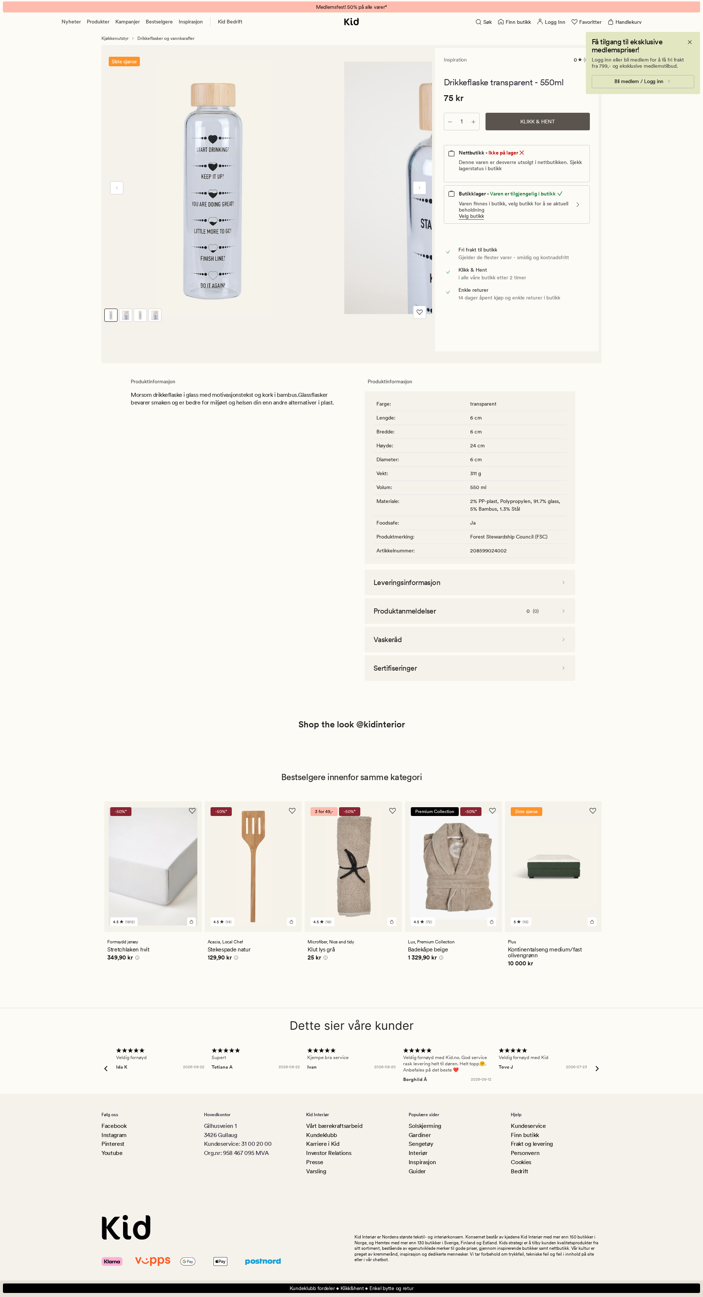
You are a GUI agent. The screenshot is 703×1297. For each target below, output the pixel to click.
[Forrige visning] (116, 187)
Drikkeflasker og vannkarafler (165, 38)
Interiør (418, 1152)
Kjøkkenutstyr (115, 38)
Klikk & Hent (537, 121)
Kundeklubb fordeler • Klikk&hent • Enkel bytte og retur (352, 1288)
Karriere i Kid (322, 1143)
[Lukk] (689, 42)
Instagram (114, 1135)
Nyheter (71, 22)
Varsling (316, 1171)
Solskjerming (425, 1125)
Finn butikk (525, 1135)
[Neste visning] (419, 187)
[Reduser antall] (450, 121)
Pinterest (112, 1143)
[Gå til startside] (351, 21)
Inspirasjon (191, 22)
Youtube (112, 1152)
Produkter (98, 22)
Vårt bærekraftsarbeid (334, 1125)
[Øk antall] (473, 121)
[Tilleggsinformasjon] (136, 958)
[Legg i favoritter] (419, 312)
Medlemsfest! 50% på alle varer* (351, 7)
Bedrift (519, 1171)
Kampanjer (127, 22)
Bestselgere (159, 22)
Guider (417, 1171)
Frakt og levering (532, 1143)
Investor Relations (328, 1152)
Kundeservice (528, 1125)
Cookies (521, 1162)
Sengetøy (421, 1143)
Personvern (525, 1152)
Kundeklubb (321, 1135)
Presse (314, 1162)
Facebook (113, 1125)
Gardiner (420, 1135)
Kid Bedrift (230, 22)
